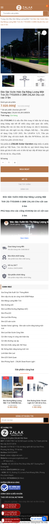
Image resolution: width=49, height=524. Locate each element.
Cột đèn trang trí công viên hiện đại (15, 337)
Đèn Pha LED (6, 313)
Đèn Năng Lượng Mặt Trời (11, 301)
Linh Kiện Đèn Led (8, 353)
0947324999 (18, 268)
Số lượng (4, 159)
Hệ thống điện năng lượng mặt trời (15, 349)
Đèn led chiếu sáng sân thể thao (14, 345)
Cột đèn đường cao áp (10, 341)
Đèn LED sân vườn (8, 321)
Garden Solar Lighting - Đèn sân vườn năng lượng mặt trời (22, 327)
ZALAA (29, 518)
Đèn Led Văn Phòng (8, 317)
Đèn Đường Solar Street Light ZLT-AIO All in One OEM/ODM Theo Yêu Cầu (37, 402)
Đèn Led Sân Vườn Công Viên (12, 332)
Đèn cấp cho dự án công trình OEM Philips (17, 297)
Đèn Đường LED (7, 305)
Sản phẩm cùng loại (24, 369)
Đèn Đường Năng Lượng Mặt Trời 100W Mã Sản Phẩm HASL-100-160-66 (12, 402)
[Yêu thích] (44, 32)
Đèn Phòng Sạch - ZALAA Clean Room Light (18, 362)
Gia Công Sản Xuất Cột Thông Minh (15, 292)
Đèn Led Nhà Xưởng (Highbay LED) (14, 309)
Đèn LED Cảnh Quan (9, 357)
